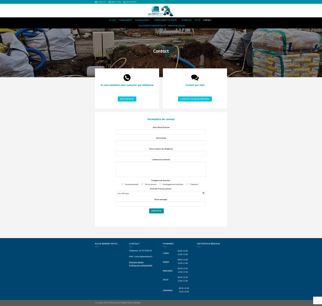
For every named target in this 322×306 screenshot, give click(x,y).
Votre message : (161, 199)
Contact (207, 20)
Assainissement (142, 20)
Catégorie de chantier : (161, 180)
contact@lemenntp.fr (143, 256)
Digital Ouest (127, 303)
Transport (186, 20)
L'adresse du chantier (161, 159)
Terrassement (125, 20)
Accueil (112, 20)
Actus (197, 20)
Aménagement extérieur (165, 20)
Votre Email (161, 138)
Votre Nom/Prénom (161, 127)
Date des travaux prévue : (161, 189)
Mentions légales (176, 26)
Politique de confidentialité (152, 26)
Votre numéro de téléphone (161, 149)
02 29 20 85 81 (145, 250)
